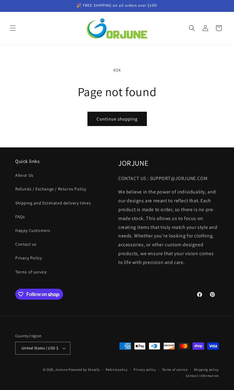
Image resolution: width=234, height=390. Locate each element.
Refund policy (116, 369)
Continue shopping (117, 119)
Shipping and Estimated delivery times (53, 203)
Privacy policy (144, 369)
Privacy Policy (28, 258)
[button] (13, 28)
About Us (24, 175)
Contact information (202, 376)
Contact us (26, 244)
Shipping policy (206, 369)
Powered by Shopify (84, 369)
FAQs (20, 216)
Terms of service (31, 272)
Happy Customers (32, 230)
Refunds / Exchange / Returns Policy (50, 189)
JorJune (61, 369)
